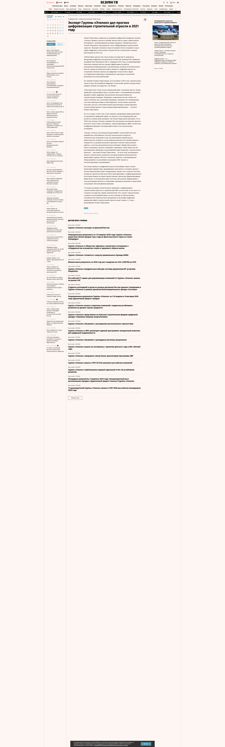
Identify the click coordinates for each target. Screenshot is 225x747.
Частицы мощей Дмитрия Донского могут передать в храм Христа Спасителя (55, 171)
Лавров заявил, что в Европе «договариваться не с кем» (55, 259)
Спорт (156, 9)
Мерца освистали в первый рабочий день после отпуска (55, 75)
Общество (128, 6)
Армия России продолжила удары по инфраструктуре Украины (55, 323)
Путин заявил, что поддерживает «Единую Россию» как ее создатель (55, 154)
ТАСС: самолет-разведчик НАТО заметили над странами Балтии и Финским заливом (54, 181)
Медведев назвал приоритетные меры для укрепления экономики (54, 229)
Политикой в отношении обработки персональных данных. (111, 745)
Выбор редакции (73, 15)
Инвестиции (88, 6)
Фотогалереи (169, 6)
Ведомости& (86, 9)
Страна (108, 9)
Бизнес (66, 6)
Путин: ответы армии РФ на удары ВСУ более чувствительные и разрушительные (55, 114)
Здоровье (149, 9)
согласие (100, 744)
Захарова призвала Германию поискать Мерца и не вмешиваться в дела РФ (55, 200)
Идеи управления (71, 9)
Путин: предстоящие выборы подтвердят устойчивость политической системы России (54, 312)
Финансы (80, 6)
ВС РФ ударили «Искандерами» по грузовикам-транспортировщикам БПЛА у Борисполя (55, 64)
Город (79, 9)
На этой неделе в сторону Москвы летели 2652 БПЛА (55, 278)
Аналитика (95, 9)
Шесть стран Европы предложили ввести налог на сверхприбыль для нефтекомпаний (55, 52)
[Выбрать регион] (164, 2)
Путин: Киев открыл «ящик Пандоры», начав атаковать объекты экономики (55, 134)
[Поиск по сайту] (167, 2)
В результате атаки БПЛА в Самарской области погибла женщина (55, 238)
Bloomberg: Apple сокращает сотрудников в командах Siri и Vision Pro (55, 190)
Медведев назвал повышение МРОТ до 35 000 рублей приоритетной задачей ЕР (55, 250)
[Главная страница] (109, 2)
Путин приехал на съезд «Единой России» (54, 331)
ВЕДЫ (50, 9)
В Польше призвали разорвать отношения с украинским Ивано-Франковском (54, 339)
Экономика (73, 6)
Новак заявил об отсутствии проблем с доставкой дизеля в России (55, 210)
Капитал (102, 9)
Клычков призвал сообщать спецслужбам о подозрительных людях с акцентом (55, 286)
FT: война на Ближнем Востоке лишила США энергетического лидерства (55, 349)
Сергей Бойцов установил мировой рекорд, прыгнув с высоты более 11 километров (55, 220)
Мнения (161, 6)
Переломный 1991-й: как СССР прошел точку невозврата (96, 15)
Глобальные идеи (57, 6)
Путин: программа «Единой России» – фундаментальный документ (55, 144)
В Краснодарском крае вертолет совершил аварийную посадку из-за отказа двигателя (55, 124)
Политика (121, 6)
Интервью (154, 6)
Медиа (104, 6)
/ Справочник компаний (85, 19)
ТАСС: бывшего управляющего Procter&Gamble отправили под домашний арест (55, 84)
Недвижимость (112, 6)
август (60, 16)
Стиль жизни (146, 6)
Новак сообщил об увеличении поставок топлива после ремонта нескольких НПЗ (54, 269)
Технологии (97, 6)
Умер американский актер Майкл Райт (55, 162)
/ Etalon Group (96, 19)
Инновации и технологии (131, 9)
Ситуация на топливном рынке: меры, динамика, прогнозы (130, 15)
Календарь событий (50, 16)
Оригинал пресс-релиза (91, 213)
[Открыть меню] (178, 3)
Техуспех (142, 9)
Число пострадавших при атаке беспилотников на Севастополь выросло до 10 (55, 104)
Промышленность (117, 9)
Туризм (171, 9)
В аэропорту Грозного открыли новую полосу (54, 295)
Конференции (163, 9)
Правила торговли (59, 9)
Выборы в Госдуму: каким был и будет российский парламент (167, 15)
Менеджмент (137, 6)
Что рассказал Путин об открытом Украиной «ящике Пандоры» (54, 95)
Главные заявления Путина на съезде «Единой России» (55, 302)
